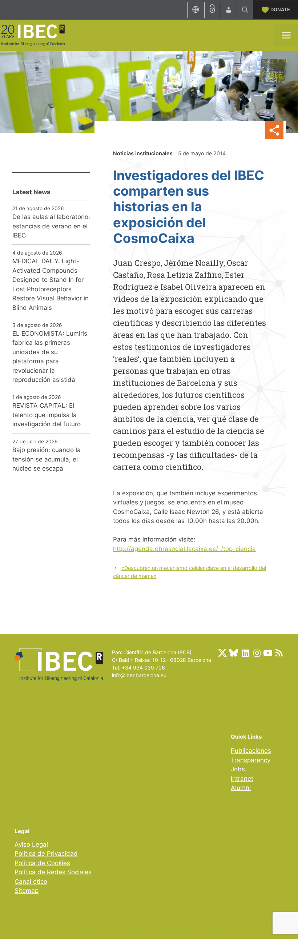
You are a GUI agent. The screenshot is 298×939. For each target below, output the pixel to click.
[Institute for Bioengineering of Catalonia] (32, 34)
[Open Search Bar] (245, 9)
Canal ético (31, 881)
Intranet (242, 778)
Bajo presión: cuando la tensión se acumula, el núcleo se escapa (46, 459)
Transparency (250, 760)
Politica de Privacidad (46, 853)
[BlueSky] (233, 652)
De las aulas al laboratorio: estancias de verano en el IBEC (51, 226)
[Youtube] (267, 652)
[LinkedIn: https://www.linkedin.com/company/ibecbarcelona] (245, 652)
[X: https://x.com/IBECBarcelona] (222, 652)
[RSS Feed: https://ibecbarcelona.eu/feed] (279, 652)
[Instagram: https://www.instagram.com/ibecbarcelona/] (256, 652)
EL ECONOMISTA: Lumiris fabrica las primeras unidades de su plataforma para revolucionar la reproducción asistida (49, 357)
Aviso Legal (31, 844)
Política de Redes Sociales (53, 872)
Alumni (241, 787)
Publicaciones (251, 750)
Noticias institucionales (143, 153)
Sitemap (27, 890)
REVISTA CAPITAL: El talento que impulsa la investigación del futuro (46, 415)
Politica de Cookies (42, 863)
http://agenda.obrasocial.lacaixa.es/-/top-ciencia (184, 548)
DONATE (280, 9)
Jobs (238, 769)
